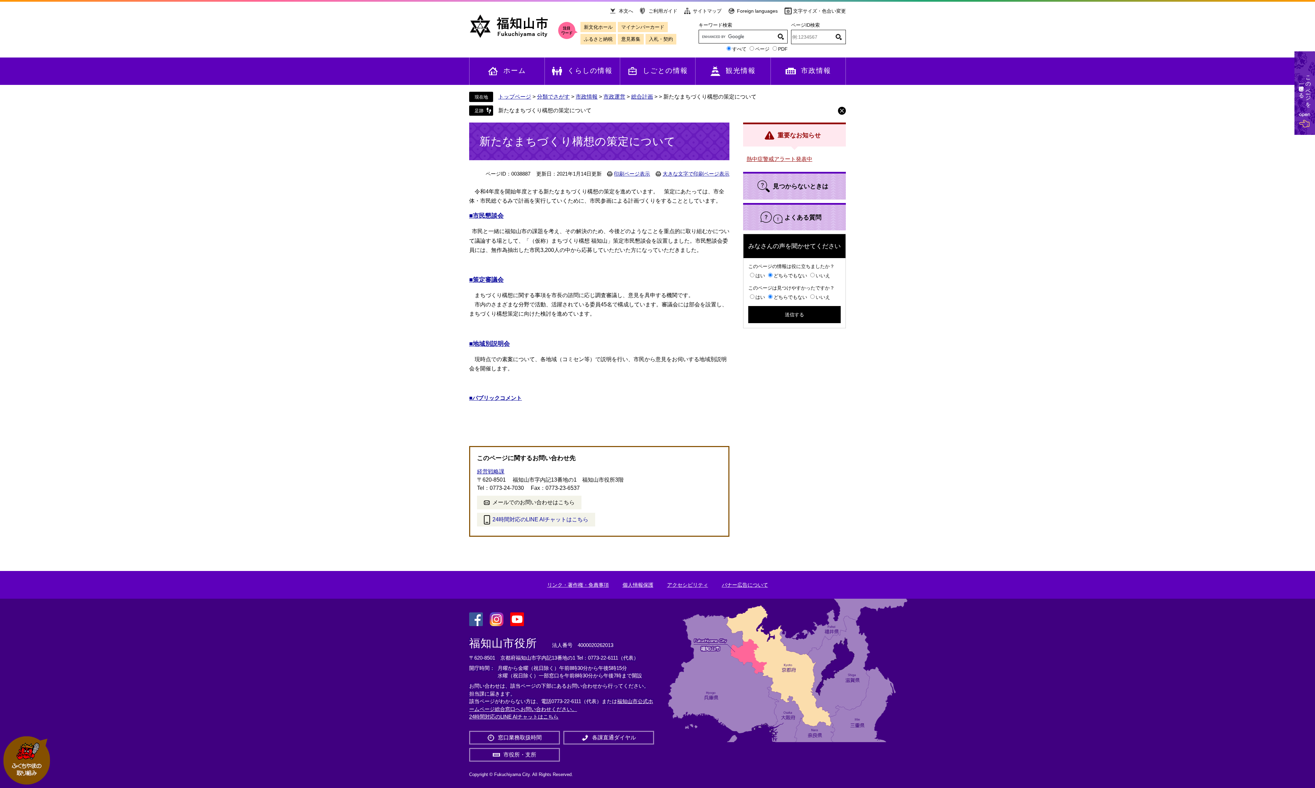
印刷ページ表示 (632, 174)
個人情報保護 (638, 585)
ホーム (514, 70)
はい (760, 275)
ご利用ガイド (663, 11)
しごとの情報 (665, 70)
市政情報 (816, 70)
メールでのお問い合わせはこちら (533, 502)
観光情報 (741, 70)
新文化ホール (598, 27)
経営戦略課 (490, 471)
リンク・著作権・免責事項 (578, 585)
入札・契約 (661, 39)
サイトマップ (707, 11)
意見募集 (630, 39)
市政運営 (614, 97)
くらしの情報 (590, 70)
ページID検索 (805, 25)
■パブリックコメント (495, 398)
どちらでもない (790, 275)
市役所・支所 (519, 755)
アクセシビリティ (687, 585)
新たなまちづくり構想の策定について (544, 110)
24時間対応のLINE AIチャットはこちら (540, 519)
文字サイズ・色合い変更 (819, 11)
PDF (783, 49)
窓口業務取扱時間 (520, 737)
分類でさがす (553, 97)
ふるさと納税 (598, 39)
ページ (762, 49)
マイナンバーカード (642, 27)
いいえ (823, 275)
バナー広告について (745, 585)
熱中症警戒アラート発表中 (779, 159)
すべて (739, 49)
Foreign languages (757, 11)
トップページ (514, 97)
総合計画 (642, 97)
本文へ (626, 11)
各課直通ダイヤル (614, 737)
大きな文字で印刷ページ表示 (696, 174)
